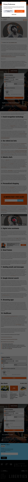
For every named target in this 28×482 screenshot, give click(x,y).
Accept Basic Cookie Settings (8, 11)
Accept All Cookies (19, 11)
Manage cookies (14, 14)
